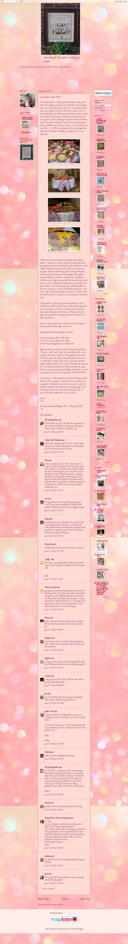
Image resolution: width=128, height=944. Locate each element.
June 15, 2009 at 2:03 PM (54, 744)
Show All (105, 294)
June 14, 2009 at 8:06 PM (54, 432)
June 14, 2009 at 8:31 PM (54, 490)
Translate (101, 110)
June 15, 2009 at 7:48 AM (54, 630)
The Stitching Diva (51, 420)
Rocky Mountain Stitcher (102, 192)
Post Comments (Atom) (55, 904)
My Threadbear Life (102, 337)
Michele (47, 752)
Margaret (48, 638)
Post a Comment (48, 888)
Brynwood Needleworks (101, 140)
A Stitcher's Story (101, 370)
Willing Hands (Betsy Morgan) (27, 118)
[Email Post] (41, 409)
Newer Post (43, 899)
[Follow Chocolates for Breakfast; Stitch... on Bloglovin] (103, 95)
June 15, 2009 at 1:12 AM (53, 579)
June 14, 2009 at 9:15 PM (54, 510)
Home (64, 899)
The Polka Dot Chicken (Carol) (102, 175)
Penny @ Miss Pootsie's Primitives (57, 818)
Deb (83, 102)
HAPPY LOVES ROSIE (100, 511)
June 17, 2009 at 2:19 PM (54, 883)
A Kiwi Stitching (102, 353)
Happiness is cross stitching (101, 243)
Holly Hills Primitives (53, 440)
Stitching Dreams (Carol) (102, 261)
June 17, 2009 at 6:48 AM (54, 848)
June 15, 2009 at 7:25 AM (54, 609)
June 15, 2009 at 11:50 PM (54, 794)
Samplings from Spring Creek (102, 447)
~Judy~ (47, 559)
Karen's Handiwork (100, 405)
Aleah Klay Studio (101, 527)
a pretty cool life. (102, 569)
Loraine (47, 676)
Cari (46, 498)
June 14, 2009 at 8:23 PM (54, 452)
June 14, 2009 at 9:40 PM (54, 536)
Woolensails (101, 491)
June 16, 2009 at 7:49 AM (54, 810)
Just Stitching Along (101, 412)
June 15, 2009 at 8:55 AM (54, 667)
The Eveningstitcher (51, 767)
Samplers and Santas (101, 303)
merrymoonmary (62, 929)
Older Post (85, 899)
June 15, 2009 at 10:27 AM (54, 703)
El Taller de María (101, 429)
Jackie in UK (49, 711)
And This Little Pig (102, 387)
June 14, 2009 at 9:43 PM (54, 551)
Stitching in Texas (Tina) (101, 278)
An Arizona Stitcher (100, 157)
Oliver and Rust (102, 541)
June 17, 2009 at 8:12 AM (54, 865)
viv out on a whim (101, 555)
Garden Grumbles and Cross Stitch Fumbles (101, 121)
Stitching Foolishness (101, 226)
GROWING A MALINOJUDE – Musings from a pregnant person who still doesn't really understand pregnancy (102, 589)
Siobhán (47, 856)
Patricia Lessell (50, 587)
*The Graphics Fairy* (101, 471)
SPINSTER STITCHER (101, 209)
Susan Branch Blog (101, 505)
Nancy (47, 519)
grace (46, 874)
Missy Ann (48, 544)
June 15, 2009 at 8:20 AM (54, 650)
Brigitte (47, 658)
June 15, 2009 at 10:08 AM (54, 685)
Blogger (80, 929)
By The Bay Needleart (101, 320)
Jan (46, 693)
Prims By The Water (102, 477)
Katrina (47, 803)
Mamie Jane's (26, 132)
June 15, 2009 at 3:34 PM (54, 759)
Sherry (47, 617)
